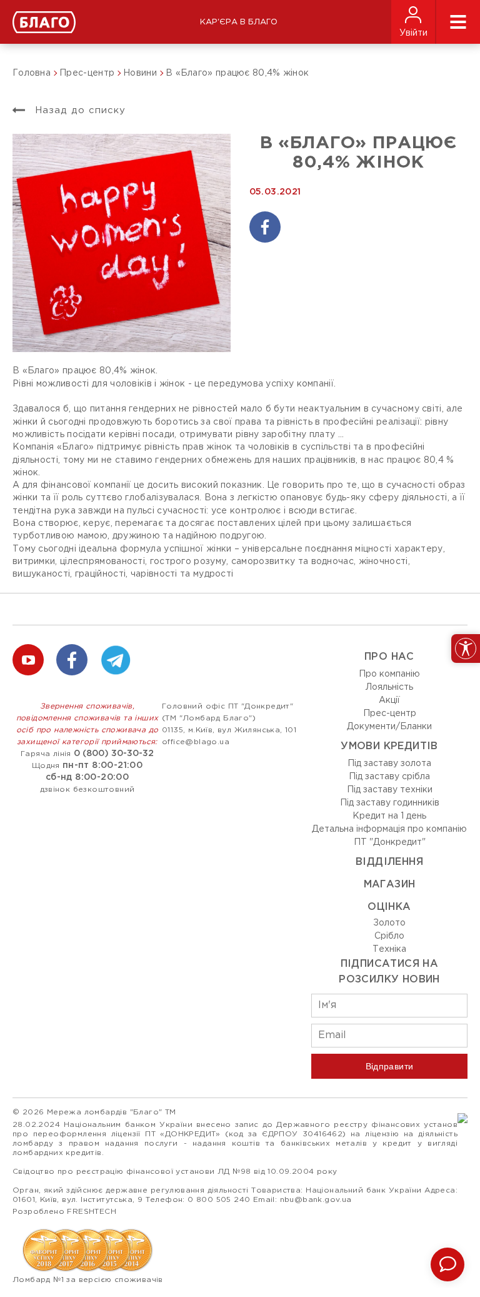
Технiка (389, 949)
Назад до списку (78, 110)
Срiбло (389, 936)
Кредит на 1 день (389, 816)
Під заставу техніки (389, 790)
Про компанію (389, 674)
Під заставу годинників (389, 803)
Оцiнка (389, 907)
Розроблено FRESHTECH (64, 1211)
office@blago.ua (195, 742)
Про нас (389, 657)
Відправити (390, 1066)
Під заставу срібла (389, 776)
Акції (389, 700)
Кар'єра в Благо (239, 22)
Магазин (390, 884)
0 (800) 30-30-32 (114, 753)
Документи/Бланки (389, 726)
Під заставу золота (389, 763)
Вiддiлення (389, 862)
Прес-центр (389, 713)
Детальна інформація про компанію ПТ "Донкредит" (389, 835)
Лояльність (389, 687)
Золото (389, 923)
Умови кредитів (389, 746)
